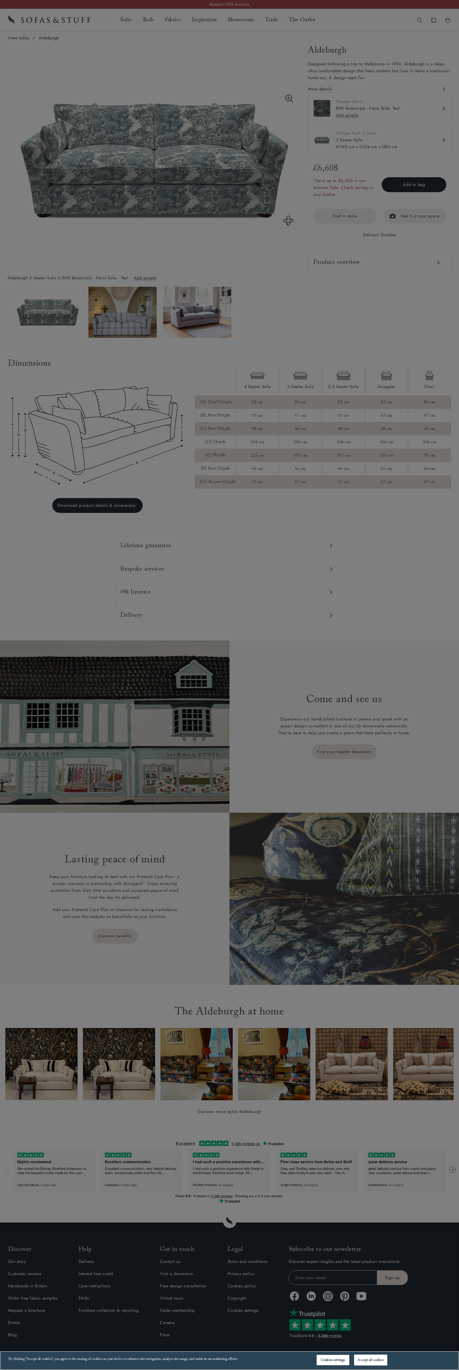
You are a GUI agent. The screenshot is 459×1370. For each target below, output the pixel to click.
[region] (229, 1360)
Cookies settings (333, 1360)
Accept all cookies (370, 1360)
